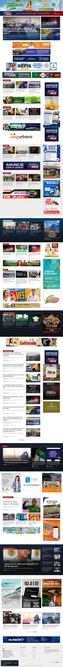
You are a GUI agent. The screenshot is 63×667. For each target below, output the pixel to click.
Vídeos (6, 561)
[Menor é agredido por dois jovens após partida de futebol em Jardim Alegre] (22, 111)
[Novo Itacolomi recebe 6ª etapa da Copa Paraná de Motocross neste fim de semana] (22, 517)
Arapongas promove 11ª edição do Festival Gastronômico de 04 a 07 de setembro (34, 184)
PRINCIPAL (33, 381)
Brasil (24, 623)
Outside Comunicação (39, 665)
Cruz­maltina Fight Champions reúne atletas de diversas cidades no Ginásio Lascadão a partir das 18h (21, 30)
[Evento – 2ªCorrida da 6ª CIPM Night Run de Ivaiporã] (34, 150)
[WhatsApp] (57, 13)
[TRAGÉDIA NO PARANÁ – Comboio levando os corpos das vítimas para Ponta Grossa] (57, 550)
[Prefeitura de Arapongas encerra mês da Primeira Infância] (22, 177)
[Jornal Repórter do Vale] (7, 13)
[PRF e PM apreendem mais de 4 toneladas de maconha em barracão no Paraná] (34, 274)
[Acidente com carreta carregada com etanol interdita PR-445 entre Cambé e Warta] (34, 248)
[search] (59, 13)
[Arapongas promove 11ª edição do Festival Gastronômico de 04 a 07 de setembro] (34, 177)
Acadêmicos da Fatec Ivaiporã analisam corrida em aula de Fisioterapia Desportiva (36, 232)
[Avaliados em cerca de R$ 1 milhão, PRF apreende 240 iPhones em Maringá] (12, 618)
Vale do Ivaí (37, 381)
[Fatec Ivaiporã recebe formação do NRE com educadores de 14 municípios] (22, 226)
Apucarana (28, 360)
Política (28, 623)
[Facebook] (54, 13)
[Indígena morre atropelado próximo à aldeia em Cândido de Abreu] (9, 248)
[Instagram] (56, 13)
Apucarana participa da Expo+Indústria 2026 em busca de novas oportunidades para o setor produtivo (34, 91)
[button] (37, 17)
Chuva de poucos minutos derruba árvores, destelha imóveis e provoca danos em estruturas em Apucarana (8, 91)
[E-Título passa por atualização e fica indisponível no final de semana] (38, 454)
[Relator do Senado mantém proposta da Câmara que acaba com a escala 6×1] (31, 618)
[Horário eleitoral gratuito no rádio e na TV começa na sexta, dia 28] (53, 454)
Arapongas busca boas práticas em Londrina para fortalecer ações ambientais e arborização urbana (8, 184)
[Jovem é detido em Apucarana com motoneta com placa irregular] (22, 84)
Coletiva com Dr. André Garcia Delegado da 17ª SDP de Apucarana (21, 565)
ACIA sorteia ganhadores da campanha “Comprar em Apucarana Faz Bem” (47, 556)
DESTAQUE (27, 403)
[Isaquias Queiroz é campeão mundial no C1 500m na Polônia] (31, 505)
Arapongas (44, 623)
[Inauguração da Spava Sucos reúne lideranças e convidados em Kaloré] (57, 563)
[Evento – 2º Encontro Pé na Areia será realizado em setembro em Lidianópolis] (34, 517)
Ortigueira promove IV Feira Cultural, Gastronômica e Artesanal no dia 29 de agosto (21, 254)
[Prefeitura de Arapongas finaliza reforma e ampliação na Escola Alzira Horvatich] (51, 618)
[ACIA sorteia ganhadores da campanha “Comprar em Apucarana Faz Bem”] (57, 556)
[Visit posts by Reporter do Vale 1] (4, 38)
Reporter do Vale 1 (7, 38)
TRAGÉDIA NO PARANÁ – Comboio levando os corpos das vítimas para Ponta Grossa (47, 549)
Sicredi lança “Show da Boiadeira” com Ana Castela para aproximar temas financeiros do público (35, 324)
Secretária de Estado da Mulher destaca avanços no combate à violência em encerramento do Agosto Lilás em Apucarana (13, 430)
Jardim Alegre (28, 381)
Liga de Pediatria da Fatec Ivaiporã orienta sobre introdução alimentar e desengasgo (21, 156)
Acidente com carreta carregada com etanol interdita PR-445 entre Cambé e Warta (34, 254)
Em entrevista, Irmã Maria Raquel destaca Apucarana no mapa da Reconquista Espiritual (47, 569)
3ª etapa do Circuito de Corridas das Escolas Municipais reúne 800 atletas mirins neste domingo (8, 523)
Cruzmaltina (28, 392)
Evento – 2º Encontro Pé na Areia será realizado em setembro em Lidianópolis (34, 523)
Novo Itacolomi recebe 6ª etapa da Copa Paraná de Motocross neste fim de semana (21, 523)
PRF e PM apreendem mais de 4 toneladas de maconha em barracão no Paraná (34, 280)
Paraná (32, 403)
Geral (32, 424)
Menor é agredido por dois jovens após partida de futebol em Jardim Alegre (13, 375)
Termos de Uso (4, 664)
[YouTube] (55, 13)
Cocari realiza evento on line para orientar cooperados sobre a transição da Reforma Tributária (21, 324)
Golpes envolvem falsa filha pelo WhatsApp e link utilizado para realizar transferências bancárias (8, 118)
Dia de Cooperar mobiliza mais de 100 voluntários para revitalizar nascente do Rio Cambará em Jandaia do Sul (9, 324)
